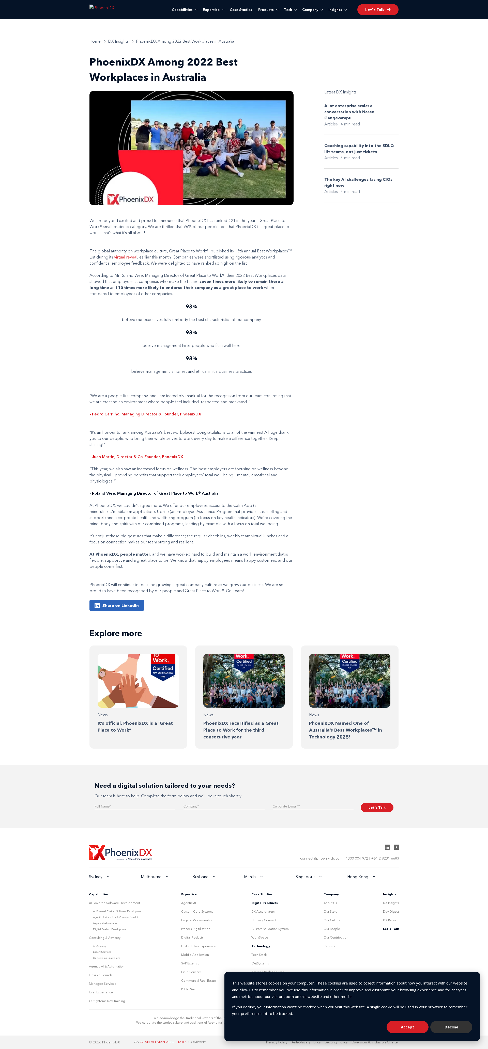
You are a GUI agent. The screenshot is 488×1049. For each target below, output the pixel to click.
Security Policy (336, 1042)
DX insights (118, 41)
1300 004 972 (357, 858)
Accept (407, 1026)
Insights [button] (335, 9)
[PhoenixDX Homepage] (110, 10)
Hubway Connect (263, 920)
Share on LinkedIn (120, 605)
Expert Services (102, 952)
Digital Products (192, 937)
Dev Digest (391, 911)
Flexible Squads (100, 975)
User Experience (101, 992)
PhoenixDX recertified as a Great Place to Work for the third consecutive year (241, 730)
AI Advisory (99, 946)
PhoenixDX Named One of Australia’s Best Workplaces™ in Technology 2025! (345, 730)
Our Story (330, 911)
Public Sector (190, 989)
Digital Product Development (110, 929)
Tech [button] (288, 9)
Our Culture (332, 920)
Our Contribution (336, 937)
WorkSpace (259, 937)
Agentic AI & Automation (107, 966)
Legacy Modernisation (105, 923)
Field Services (191, 972)
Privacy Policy (276, 1042)
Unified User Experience (198, 946)
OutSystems (260, 963)
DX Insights (391, 903)
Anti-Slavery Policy (306, 1042)
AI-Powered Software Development (114, 903)
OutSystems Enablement (107, 958)
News (103, 714)
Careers (329, 946)
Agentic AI (188, 903)
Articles (331, 123)
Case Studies (241, 9)
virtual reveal (125, 257)
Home (95, 41)
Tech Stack (259, 955)
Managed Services (102, 984)
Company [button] (310, 9)
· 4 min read (349, 123)
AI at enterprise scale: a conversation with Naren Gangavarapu (349, 111)
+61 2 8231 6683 (385, 858)
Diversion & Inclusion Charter (375, 1042)
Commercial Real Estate (198, 980)
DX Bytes (389, 920)
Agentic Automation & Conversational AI (116, 917)
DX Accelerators (262, 911)
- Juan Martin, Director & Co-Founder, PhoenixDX (136, 456)
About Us (330, 903)
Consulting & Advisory (104, 938)
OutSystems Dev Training (107, 1001)
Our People (332, 929)
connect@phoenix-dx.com (321, 858)
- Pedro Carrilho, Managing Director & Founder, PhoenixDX (145, 413)
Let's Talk (391, 929)
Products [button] (266, 9)
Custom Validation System (270, 929)
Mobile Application (195, 955)
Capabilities (182, 9)
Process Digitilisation (195, 929)
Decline (451, 1026)
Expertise (211, 9)
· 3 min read (349, 157)
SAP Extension (191, 963)
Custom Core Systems (197, 911)
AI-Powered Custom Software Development (117, 911)
